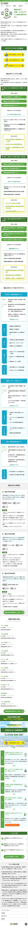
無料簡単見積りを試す (14, 742)
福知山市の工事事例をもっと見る (13, 612)
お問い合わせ (4, 916)
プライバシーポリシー (5, 910)
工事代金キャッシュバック (14, 65)
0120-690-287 (15, 735)
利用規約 (3, 913)
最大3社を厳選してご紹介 (15, 54)
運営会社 (3, 918)
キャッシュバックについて (12, 825)
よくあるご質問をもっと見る (11, 856)
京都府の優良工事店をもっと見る (13, 711)
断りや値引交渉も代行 (14, 60)
